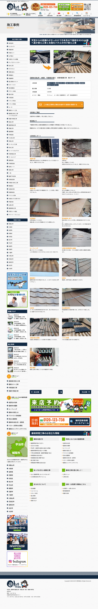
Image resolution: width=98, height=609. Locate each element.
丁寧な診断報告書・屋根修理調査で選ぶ (41, 453)
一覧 (60, 392)
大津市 (10, 268)
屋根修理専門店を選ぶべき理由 (39, 450)
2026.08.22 (20, 356)
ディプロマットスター (14, 62)
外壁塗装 (11, 134)
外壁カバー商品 (13, 211)
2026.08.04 (20, 323)
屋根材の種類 (66, 445)
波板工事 (11, 170)
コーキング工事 (13, 144)
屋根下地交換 (12, 176)
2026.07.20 (20, 336)
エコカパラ (12, 46)
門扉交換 (11, 202)
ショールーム (86, 15)
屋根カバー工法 (51, 83)
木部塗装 (11, 97)
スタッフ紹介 (34, 493)
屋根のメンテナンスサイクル (70, 462)
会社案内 (40, 15)
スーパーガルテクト (14, 150)
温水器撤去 (12, 88)
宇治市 (10, 243)
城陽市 (10, 246)
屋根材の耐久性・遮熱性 (69, 458)
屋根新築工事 (12, 208)
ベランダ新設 (12, 104)
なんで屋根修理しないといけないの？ (40, 474)
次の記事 (84, 392)
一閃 (10, 173)
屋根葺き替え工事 (60, 83)
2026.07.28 (20, 330)
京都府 (10, 233)
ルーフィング (66, 448)
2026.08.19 (20, 369)
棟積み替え (12, 72)
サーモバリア (12, 157)
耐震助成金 (12, 192)
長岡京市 (11, 262)
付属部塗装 (12, 163)
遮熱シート (12, 166)
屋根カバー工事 (13, 384)
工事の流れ (50, 15)
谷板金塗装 (12, 179)
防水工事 (11, 147)
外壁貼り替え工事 (13, 182)
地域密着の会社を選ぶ (36, 455)
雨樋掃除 (11, 78)
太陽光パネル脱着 (13, 59)
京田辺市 (11, 259)
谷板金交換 (12, 189)
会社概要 (33, 488)
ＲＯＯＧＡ (12, 69)
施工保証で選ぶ (35, 460)
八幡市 (10, 252)
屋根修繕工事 (12, 125)
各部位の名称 (66, 443)
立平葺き (11, 56)
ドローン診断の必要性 (68, 460)
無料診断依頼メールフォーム (81, 421)
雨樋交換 (11, 49)
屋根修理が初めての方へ (37, 443)
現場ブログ (34, 500)
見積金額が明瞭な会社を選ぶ (38, 462)
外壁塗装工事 (13, 388)
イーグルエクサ (13, 115)
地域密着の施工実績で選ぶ (38, 458)
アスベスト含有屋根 (68, 453)
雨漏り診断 (66, 493)
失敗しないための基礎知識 (30, 14)
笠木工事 (11, 65)
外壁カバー (12, 53)
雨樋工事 (11, 128)
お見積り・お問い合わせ (69, 488)
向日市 (10, 265)
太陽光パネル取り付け (52, 85)
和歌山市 (11, 224)
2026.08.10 (20, 316)
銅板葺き (11, 186)
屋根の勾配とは (67, 450)
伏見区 (10, 236)
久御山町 (11, 256)
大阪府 (10, 227)
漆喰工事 (11, 141)
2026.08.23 (20, 349)
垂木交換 (11, 94)
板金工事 (77, 83)
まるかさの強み (35, 445)
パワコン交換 (12, 195)
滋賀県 (10, 230)
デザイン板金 (12, 91)
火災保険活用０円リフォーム (38, 477)
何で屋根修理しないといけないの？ (16, 14)
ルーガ (10, 107)
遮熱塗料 (11, 43)
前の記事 (36, 392)
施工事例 (59, 15)
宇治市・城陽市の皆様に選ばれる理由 (40, 448)
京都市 (10, 249)
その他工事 (12, 138)
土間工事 (11, 205)
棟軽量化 (11, 75)
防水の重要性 (66, 455)
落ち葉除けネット (13, 81)
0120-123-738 (54, 420)
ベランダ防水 (12, 101)
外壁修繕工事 (12, 154)
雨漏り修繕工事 (70, 83)
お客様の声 (34, 498)
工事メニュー (68, 15)
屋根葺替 (82, 83)
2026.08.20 (20, 363)
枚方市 (10, 240)
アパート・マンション (14, 214)
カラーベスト (12, 85)
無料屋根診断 (77, 15)
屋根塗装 (11, 160)
